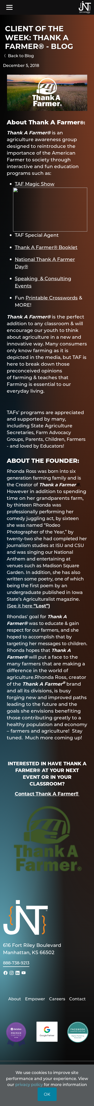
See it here (21, 606)
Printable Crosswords (52, 297)
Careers (57, 998)
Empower (35, 998)
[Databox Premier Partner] (16, 1034)
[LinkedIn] (17, 973)
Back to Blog (20, 55)
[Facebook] (5, 973)
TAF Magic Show (34, 184)
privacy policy (29, 1084)
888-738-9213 (16, 962)
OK (47, 1094)
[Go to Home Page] (85, 7)
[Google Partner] (47, 1031)
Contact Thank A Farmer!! (47, 794)
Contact (77, 998)
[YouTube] (23, 973)
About (14, 998)
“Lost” (41, 606)
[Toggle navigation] (9, 7)
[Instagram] (11, 973)
